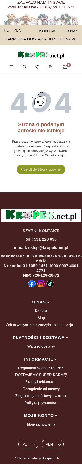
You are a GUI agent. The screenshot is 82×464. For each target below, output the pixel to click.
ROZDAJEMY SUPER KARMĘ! (41, 375)
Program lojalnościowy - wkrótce (41, 396)
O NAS (72, 31)
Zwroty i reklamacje (41, 382)
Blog (41, 318)
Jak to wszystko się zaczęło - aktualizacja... (41, 325)
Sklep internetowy (35, 458)
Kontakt (41, 311)
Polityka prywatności (41, 403)
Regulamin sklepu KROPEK (41, 368)
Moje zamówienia (41, 424)
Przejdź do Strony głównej (41, 169)
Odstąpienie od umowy (41, 389)
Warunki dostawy (41, 346)
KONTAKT (48, 31)
